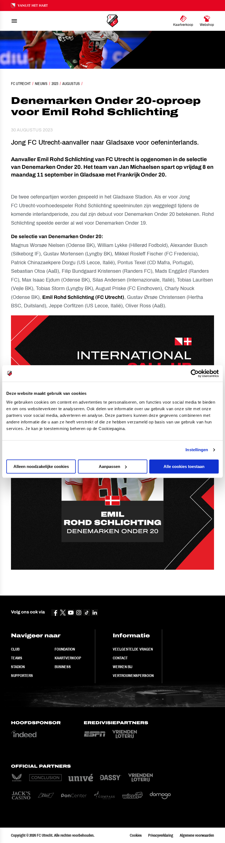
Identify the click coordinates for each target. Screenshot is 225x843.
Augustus (71, 83)
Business (63, 666)
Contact (120, 657)
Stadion (18, 666)
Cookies (136, 835)
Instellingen (196, 449)
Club (15, 649)
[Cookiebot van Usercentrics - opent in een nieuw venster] (195, 373)
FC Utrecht (21, 83)
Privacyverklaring (160, 835)
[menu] (14, 21)
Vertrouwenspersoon (133, 675)
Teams (16, 657)
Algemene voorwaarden (197, 835)
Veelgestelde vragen (133, 649)
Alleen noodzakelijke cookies (41, 466)
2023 (55, 83)
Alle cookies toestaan (184, 466)
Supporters (22, 675)
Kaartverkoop (68, 657)
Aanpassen (109, 466)
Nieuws (41, 83)
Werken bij (122, 666)
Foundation (65, 649)
